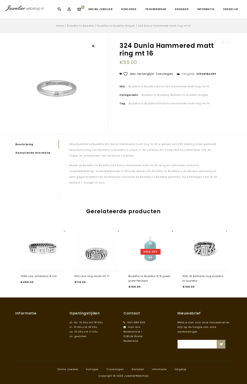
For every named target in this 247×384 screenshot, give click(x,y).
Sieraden (182, 9)
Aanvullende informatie (33, 152)
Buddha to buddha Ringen (116, 25)
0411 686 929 (136, 322)
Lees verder (150, 266)
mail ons (134, 327)
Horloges (128, 9)
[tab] (37, 144)
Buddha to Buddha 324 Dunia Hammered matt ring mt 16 (169, 103)
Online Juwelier (100, 9)
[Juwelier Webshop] (24, 8)
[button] (93, 46)
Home (60, 25)
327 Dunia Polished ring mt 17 (223, 42)
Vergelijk (230, 9)
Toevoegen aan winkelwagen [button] (42, 264)
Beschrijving (24, 144)
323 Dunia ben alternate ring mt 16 (229, 42)
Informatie (205, 9)
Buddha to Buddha (80, 25)
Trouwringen (155, 9)
